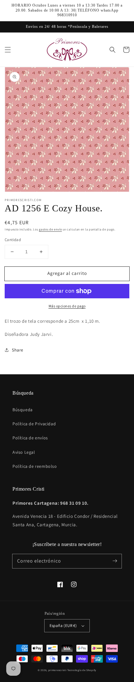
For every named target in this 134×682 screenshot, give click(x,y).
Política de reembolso (34, 466)
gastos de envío (50, 229)
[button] (8, 50)
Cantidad (13, 239)
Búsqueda (22, 409)
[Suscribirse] (115, 561)
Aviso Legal (23, 452)
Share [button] (17, 350)
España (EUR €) (63, 625)
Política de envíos (30, 438)
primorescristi (57, 670)
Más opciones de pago (67, 306)
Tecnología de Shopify (81, 670)
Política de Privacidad (34, 424)
